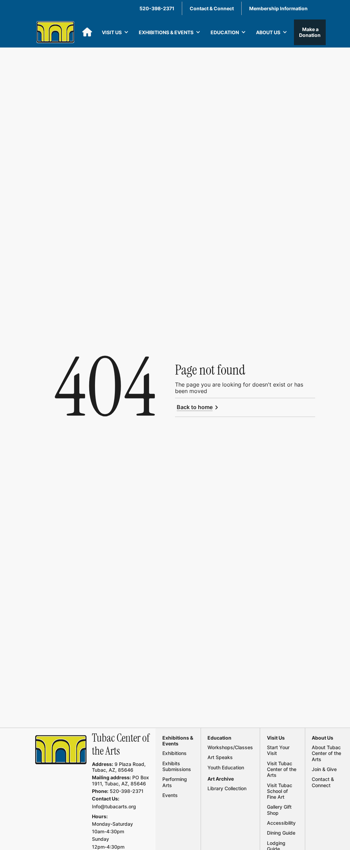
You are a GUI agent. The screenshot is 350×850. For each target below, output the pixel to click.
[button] (115, 32)
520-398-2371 (156, 8)
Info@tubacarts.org (114, 806)
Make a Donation (310, 32)
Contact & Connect (212, 8)
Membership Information (278, 8)
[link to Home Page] (61, 750)
